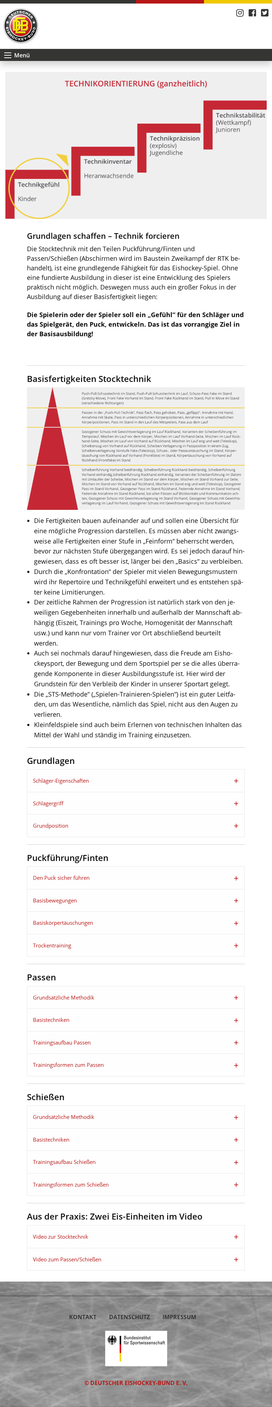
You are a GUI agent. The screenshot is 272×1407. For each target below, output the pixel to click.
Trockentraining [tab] (52, 945)
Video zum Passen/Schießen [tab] (67, 1259)
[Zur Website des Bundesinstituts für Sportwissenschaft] (136, 1348)
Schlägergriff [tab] (48, 803)
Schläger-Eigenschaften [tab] (61, 780)
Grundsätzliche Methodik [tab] (63, 997)
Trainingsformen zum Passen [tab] (68, 1064)
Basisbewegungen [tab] (55, 900)
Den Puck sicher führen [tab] (61, 877)
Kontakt (82, 1317)
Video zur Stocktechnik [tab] (60, 1236)
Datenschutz (129, 1317)
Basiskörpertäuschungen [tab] (63, 922)
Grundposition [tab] (50, 825)
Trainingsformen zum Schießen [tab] (71, 1184)
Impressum (179, 1317)
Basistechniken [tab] (51, 1019)
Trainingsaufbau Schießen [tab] (64, 1161)
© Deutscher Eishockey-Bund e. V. (136, 1383)
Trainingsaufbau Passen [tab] (62, 1042)
